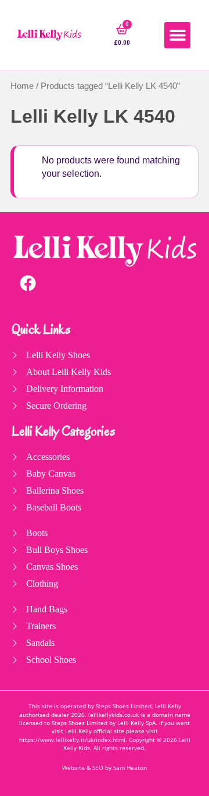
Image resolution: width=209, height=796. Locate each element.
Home (22, 86)
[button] (177, 35)
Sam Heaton (130, 768)
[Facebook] (28, 283)
